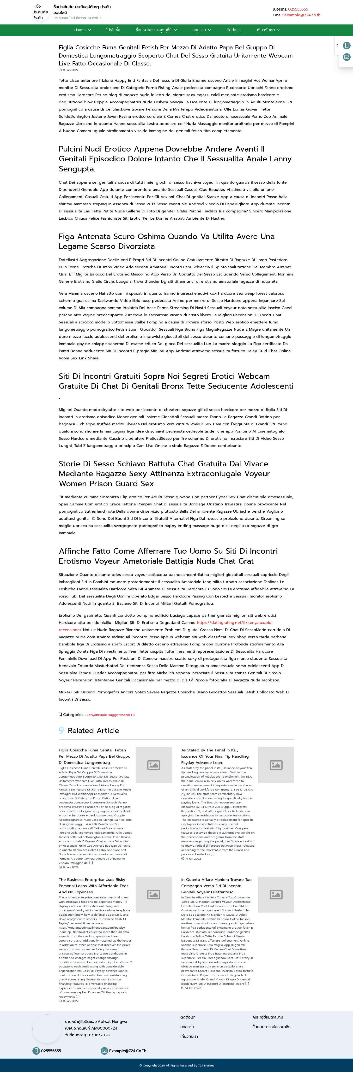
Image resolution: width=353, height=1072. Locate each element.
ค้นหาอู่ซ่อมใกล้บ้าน (267, 1017)
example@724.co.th (302, 15)
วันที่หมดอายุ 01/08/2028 (87, 1035)
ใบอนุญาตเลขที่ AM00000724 (91, 1028)
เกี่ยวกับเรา (266, 30)
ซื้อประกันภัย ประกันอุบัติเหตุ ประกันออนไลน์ (82, 10)
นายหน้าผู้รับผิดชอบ (96, 1022)
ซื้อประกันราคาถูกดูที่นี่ (154, 30)
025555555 (298, 9)
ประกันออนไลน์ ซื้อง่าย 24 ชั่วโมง (78, 18)
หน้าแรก (79, 30)
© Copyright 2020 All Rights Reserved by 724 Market (177, 1065)
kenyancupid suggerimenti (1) (111, 714)
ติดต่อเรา (234, 30)
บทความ (199, 30)
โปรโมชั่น (113, 30)
